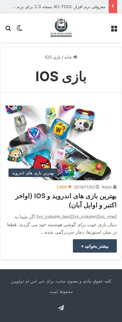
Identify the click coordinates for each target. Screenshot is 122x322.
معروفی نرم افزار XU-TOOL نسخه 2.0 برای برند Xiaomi (53, 6)
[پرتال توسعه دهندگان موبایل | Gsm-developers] (61, 27)
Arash (107, 186)
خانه (68, 57)
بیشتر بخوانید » (95, 246)
